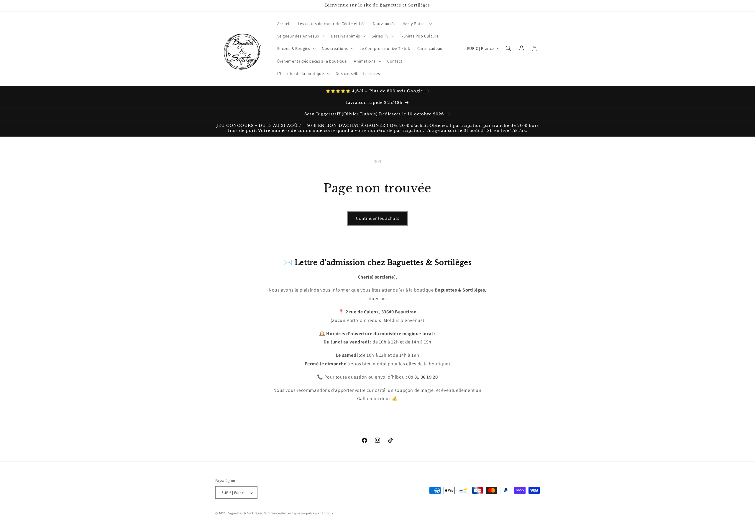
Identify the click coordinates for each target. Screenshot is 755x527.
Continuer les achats (377, 218)
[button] (416, 23)
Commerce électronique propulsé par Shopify (298, 513)
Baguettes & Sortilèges (245, 513)
